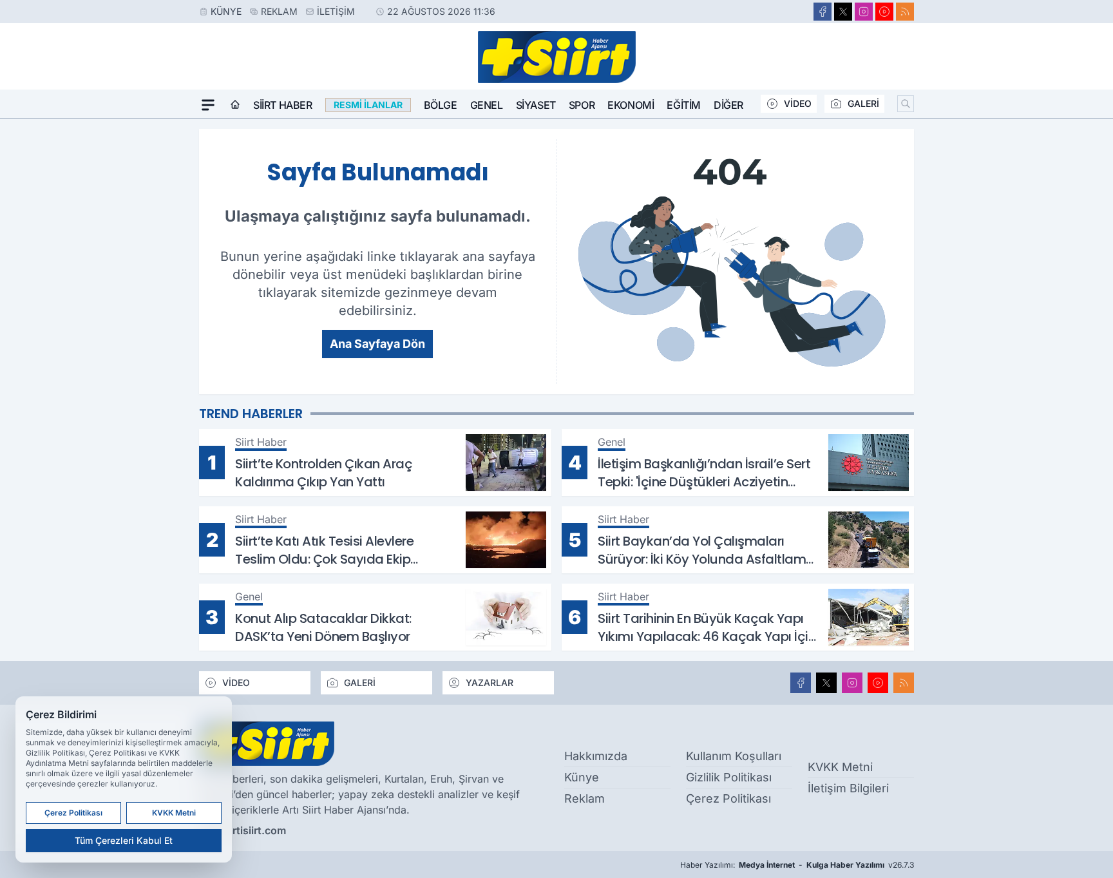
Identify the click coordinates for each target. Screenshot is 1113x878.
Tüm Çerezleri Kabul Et (124, 840)
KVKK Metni (840, 767)
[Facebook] (822, 12)
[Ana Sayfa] (235, 105)
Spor (582, 105)
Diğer (728, 105)
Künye (226, 11)
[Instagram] (864, 12)
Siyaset (536, 105)
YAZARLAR (489, 682)
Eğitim (684, 105)
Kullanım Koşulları (733, 756)
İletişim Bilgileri (848, 788)
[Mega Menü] (208, 105)
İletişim (336, 11)
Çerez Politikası (728, 798)
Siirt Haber (282, 105)
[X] (843, 12)
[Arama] (905, 103)
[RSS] (905, 12)
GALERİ (863, 103)
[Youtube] (884, 12)
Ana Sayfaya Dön (377, 343)
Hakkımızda (595, 756)
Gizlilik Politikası (729, 777)
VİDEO (798, 103)
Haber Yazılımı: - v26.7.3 (797, 865)
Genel (486, 105)
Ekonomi (630, 105)
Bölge (440, 105)
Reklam (279, 11)
